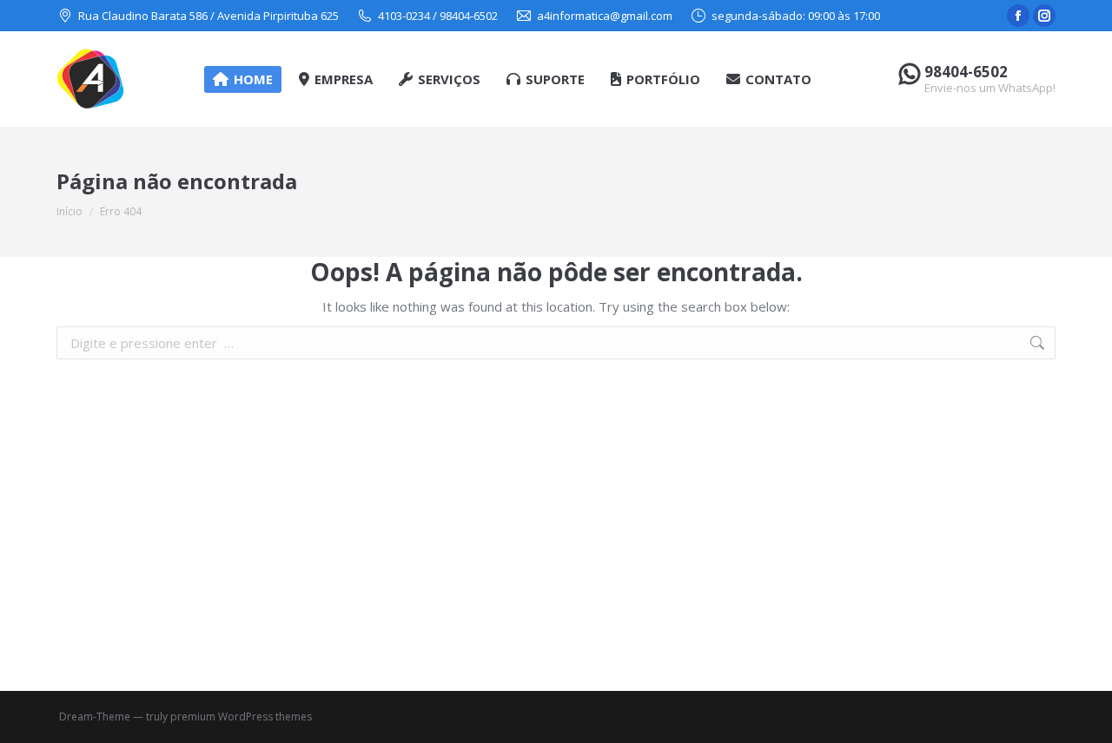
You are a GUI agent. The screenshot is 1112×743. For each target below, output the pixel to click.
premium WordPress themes (241, 716)
